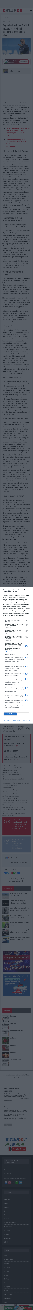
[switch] (26, 625)
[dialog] (16, 655)
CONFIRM (10, 714)
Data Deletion (6, 720)
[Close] (29, 590)
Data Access (16, 720)
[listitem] (16, 621)
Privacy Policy (26, 720)
